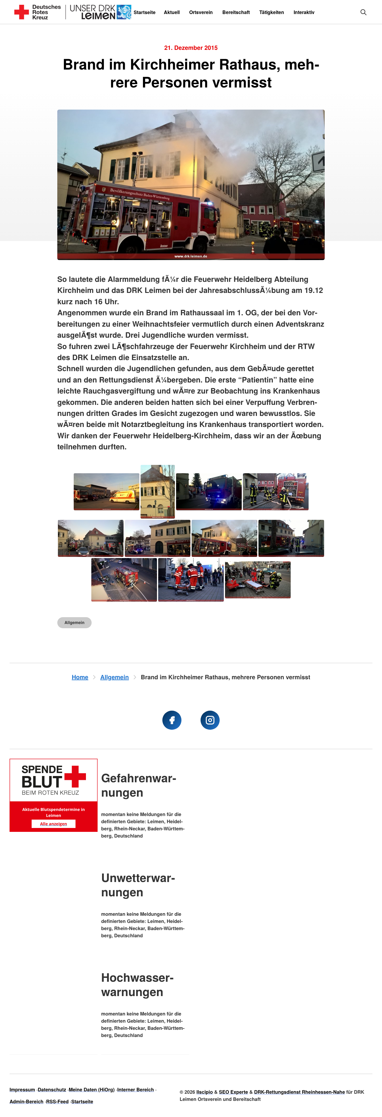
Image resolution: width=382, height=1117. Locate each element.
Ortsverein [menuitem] (201, 12)
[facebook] (171, 720)
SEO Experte (233, 1091)
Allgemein (74, 623)
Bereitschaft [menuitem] (236, 12)
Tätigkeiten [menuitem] (271, 12)
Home (80, 677)
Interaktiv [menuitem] (304, 12)
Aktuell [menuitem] (172, 12)
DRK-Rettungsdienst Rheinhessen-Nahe (299, 1091)
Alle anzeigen (53, 823)
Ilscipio (204, 1091)
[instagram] (210, 720)
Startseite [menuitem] (144, 12)
